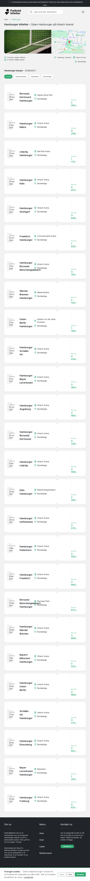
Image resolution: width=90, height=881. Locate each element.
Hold (41, 840)
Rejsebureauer (45, 853)
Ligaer (42, 846)
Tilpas (61, 874)
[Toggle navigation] (83, 12)
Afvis (70, 874)
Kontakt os (67, 846)
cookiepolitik (28, 877)
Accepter (80, 874)
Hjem (41, 833)
